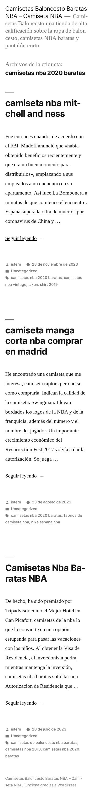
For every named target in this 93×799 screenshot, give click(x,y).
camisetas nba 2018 (23, 749)
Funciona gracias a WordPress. (51, 785)
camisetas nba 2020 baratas (36, 277)
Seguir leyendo (25, 238)
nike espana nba (45, 522)
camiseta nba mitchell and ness (43, 108)
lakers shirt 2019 (43, 284)
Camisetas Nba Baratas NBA (45, 573)
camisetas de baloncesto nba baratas (44, 742)
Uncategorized (24, 271)
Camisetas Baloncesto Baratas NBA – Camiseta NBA (46, 12)
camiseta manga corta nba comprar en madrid (44, 341)
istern (16, 264)
